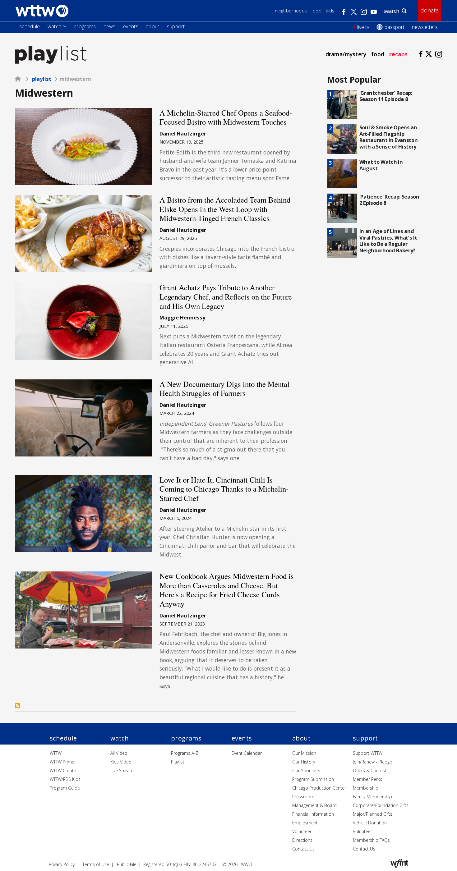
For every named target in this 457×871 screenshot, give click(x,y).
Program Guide (65, 788)
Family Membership (372, 797)
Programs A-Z (184, 753)
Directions (302, 840)
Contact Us (303, 849)
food (377, 54)
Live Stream (122, 770)
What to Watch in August (381, 165)
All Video (118, 753)
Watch (55, 26)
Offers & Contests (371, 770)
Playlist (41, 78)
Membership (365, 788)
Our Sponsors (306, 770)
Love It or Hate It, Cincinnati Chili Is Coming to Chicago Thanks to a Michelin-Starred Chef (224, 488)
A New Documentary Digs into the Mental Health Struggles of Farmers (224, 388)
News (110, 26)
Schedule (29, 26)
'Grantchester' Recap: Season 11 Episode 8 (385, 96)
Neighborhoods (291, 11)
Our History (303, 762)
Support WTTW (367, 753)
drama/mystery (345, 54)
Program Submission (313, 779)
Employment (305, 823)
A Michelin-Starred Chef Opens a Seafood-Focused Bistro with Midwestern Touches (225, 117)
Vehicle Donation (370, 823)
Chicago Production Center (319, 788)
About (152, 26)
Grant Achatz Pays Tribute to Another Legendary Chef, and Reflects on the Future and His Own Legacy (225, 296)
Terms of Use (95, 864)
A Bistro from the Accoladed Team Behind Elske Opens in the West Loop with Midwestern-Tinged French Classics (224, 209)
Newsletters (425, 27)
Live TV (363, 27)
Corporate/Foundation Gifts (381, 805)
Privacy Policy (62, 864)
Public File (126, 864)
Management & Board (314, 805)
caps (398, 54)
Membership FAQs (371, 840)
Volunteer (302, 831)
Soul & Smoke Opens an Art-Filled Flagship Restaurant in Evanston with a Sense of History (388, 137)
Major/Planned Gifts (372, 814)
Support (176, 26)
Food (316, 11)
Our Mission (304, 753)
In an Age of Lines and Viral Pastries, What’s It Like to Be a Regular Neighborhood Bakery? (388, 240)
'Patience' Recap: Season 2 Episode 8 (389, 200)
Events (130, 26)
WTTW (56, 753)
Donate (430, 10)
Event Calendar (247, 753)
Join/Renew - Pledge (372, 762)
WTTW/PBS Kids (65, 779)
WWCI (246, 864)
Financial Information (313, 814)
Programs (85, 26)
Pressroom (303, 797)
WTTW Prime (62, 762)
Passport (394, 27)
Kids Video (121, 762)
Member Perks (367, 779)
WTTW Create (63, 770)
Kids (330, 11)
